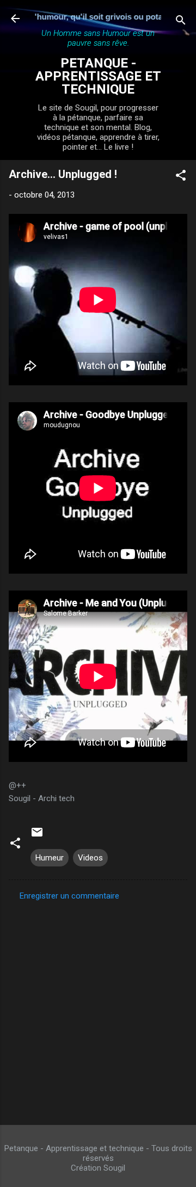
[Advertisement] (98, 1010)
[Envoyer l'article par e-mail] (37, 836)
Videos (90, 858)
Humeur (49, 858)
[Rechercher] (180, 22)
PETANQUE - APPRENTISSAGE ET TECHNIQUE (98, 76)
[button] (180, 177)
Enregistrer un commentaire (69, 896)
